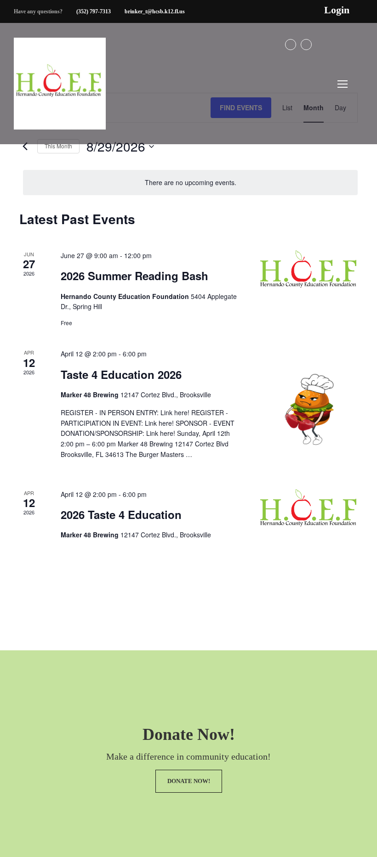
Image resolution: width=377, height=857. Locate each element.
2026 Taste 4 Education (121, 514)
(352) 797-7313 (93, 11)
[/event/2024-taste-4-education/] (309, 507)
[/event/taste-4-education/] (309, 408)
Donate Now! (188, 781)
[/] (60, 91)
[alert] (190, 182)
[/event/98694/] (309, 269)
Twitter (306, 44)
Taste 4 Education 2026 (121, 374)
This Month (58, 146)
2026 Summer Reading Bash (134, 275)
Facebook (290, 44)
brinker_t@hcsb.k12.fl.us (155, 11)
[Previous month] (24, 146)
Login (336, 10)
